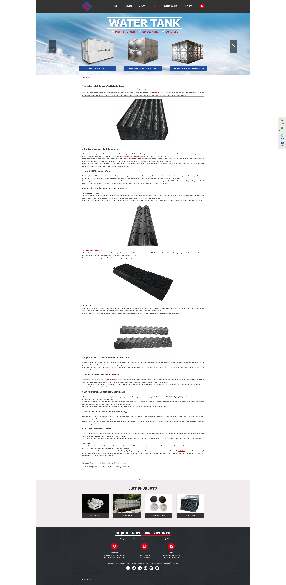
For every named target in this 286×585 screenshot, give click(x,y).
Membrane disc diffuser (158, 515)
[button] (52, 46)
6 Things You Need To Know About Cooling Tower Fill (108, 467)
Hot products (143, 488)
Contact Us (188, 6)
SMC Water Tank (127, 515)
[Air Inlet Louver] (190, 504)
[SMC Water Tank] (127, 504)
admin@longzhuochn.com (171, 557)
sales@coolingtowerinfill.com (171, 555)
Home (114, 6)
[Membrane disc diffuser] (158, 504)
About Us (142, 6)
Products (127, 6)
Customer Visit (170, 6)
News (155, 6)
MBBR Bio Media (95, 515)
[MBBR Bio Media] (95, 504)
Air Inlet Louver (190, 515)
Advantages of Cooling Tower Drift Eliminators (108, 463)
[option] (143, 44)
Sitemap (175, 563)
